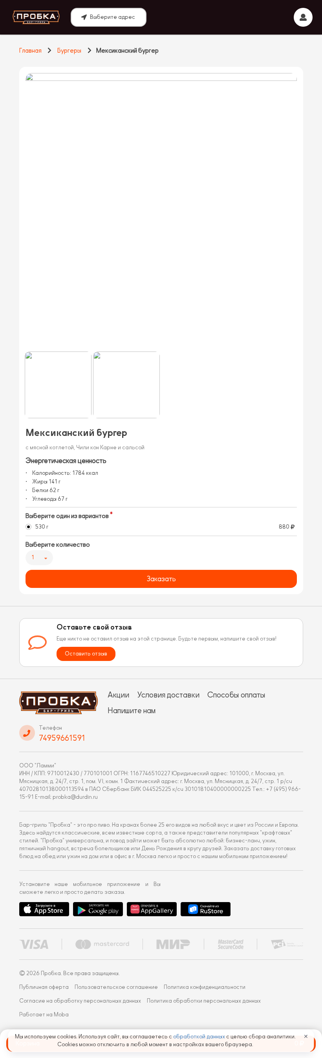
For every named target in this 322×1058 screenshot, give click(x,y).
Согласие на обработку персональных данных (80, 1001)
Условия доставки (168, 695)
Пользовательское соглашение (116, 987)
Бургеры (69, 50)
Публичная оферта (44, 987)
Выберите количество (58, 544)
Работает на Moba (44, 1015)
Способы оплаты (236, 695)
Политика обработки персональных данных (204, 1001)
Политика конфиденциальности (204, 987)
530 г (41, 527)
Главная (30, 50)
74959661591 (62, 738)
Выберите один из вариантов (67, 516)
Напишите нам (132, 710)
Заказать (161, 579)
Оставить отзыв (86, 654)
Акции (118, 695)
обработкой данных (199, 1037)
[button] (58, 384)
